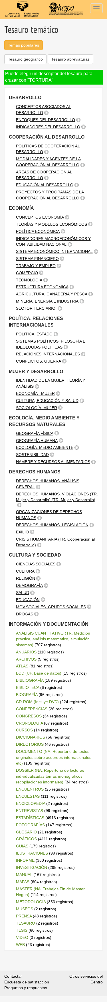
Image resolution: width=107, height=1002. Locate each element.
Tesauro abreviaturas (70, 59)
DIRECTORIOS (30, 744)
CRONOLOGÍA (29, 723)
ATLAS (22, 666)
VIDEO (22, 937)
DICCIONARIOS (30, 737)
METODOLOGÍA (31, 901)
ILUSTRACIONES (32, 853)
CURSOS (24, 730)
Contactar (13, 976)
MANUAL (24, 874)
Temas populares (23, 45)
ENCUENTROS (30, 789)
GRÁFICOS (26, 839)
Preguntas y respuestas (25, 987)
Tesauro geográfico (25, 59)
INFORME (25, 860)
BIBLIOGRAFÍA (29, 680)
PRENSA (24, 916)
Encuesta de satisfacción (26, 982)
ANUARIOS (26, 652)
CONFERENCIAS (31, 709)
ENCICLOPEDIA (30, 803)
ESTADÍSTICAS (30, 817)
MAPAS (22, 881)
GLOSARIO (26, 832)
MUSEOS (24, 909)
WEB (20, 944)
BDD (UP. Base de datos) (38, 673)
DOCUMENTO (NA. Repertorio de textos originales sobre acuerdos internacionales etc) (53, 757)
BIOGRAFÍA (26, 694)
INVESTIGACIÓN (31, 867)
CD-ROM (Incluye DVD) (37, 701)
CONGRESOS (29, 716)
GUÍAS (22, 846)
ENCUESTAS (28, 796)
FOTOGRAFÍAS (30, 825)
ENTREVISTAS (29, 810)
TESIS (21, 930)
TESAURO (25, 923)
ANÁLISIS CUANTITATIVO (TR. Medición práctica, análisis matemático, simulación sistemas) (53, 639)
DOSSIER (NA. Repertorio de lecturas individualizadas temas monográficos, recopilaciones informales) (50, 776)
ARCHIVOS (26, 659)
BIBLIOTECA (27, 687)
